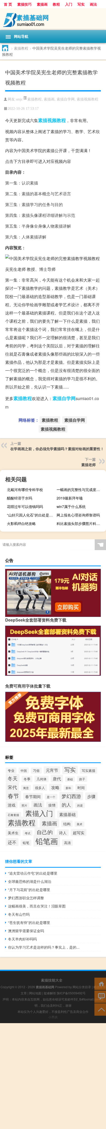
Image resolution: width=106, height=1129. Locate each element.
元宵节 (52, 770)
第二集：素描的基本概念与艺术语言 (38, 194)
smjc (19, 99)
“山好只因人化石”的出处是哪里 (31, 514)
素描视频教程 (87, 98)
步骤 (91, 796)
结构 (66, 823)
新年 (68, 788)
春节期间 (33, 796)
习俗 (36, 770)
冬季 (27, 778)
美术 (79, 824)
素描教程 (21, 48)
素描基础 (67, 814)
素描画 (42, 4)
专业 (11, 770)
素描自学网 (66, 98)
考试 (27, 833)
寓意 (26, 788)
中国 (24, 770)
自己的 (45, 832)
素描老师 (88, 464)
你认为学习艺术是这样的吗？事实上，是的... (44, 947)
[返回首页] (100, 983)
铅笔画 (47, 840)
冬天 (12, 778)
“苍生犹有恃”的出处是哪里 (29, 922)
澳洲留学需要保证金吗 (26, 930)
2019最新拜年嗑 (70, 498)
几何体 (42, 778)
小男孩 (53, 1017)
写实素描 (88, 770)
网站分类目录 (82, 987)
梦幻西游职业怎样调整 (26, 897)
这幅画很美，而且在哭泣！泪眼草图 (37, 906)
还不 (12, 842)
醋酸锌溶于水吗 (19, 498)
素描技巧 (24, 4)
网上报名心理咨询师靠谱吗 (78, 514)
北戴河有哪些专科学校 (25, 489)
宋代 (12, 787)
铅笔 (26, 842)
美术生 (13, 832)
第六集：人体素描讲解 (25, 237)
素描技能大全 (52, 980)
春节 (13, 796)
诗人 (63, 832)
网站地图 (35, 993)
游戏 (11, 805)
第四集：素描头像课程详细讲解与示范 (40, 215)
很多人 (40, 787)
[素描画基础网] (53, 19)
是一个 (51, 797)
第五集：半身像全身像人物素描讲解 (38, 226)
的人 (66, 804)
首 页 (8, 4)
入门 (68, 4)
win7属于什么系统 (71, 506)
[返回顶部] (100, 1009)
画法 (93, 4)
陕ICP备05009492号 (71, 993)
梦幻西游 (71, 796)
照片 (24, 805)
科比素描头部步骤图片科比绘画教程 (81, 523)
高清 (67, 842)
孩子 (82, 779)
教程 (56, 4)
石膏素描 (13, 815)
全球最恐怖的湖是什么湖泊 (29, 881)
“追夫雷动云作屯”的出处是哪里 (32, 873)
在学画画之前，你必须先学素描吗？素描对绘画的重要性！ (57, 448)
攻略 (55, 787)
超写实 (78, 832)
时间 (81, 787)
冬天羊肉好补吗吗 (22, 938)
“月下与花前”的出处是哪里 (29, 889)
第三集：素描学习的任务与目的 (34, 204)
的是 (80, 805)
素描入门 (39, 813)
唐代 (57, 778)
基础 (70, 779)
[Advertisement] (53, 1076)
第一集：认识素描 (21, 183)
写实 (81, 4)
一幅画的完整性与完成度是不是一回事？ (81, 489)
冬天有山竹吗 (19, 914)
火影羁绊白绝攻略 (21, 523)
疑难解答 (50, 993)
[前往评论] (100, 996)
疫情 (52, 805)
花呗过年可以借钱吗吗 (25, 506)
